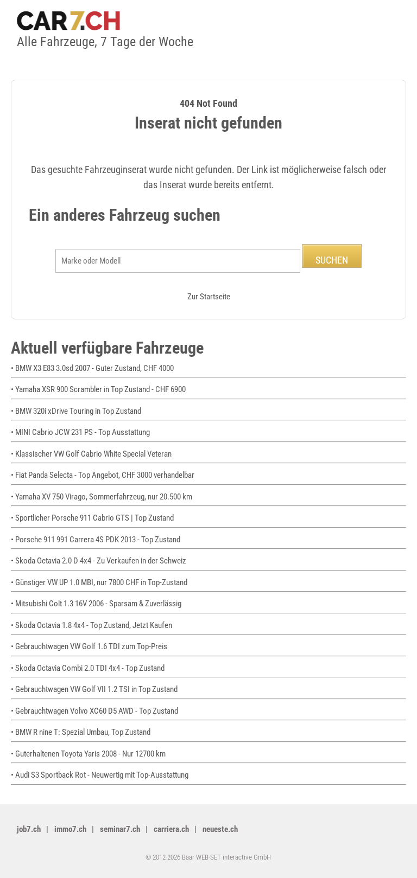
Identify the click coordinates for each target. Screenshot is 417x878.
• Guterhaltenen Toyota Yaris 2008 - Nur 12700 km (88, 754)
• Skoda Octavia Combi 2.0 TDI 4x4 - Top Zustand (88, 668)
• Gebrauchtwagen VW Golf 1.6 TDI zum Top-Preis (89, 646)
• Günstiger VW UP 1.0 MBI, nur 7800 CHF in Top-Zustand (99, 582)
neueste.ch (220, 829)
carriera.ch (171, 829)
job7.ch (29, 829)
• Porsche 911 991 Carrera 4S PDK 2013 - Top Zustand (95, 539)
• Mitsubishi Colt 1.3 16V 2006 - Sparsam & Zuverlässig (96, 603)
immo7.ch (70, 829)
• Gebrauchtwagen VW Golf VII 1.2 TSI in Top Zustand (94, 689)
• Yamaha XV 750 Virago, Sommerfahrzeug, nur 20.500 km (101, 497)
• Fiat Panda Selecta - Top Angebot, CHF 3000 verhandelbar (102, 475)
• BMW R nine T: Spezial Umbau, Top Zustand (80, 732)
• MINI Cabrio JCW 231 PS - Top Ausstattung (80, 432)
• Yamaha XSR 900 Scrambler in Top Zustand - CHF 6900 (98, 389)
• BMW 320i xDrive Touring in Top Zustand (76, 411)
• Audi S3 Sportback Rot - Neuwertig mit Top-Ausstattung (99, 775)
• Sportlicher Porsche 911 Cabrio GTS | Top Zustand (92, 518)
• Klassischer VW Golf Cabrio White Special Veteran (91, 454)
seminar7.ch (120, 829)
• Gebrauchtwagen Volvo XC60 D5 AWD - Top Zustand (94, 711)
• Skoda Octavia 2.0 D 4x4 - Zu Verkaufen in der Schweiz (98, 561)
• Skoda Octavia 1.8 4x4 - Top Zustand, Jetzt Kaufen (91, 625)
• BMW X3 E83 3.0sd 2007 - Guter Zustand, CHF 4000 (92, 368)
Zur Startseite (208, 297)
